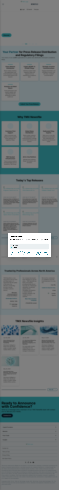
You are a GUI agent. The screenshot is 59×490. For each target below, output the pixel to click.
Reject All (43, 253)
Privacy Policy (30, 241)
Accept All (15, 253)
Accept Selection (30, 253)
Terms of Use (39, 241)
